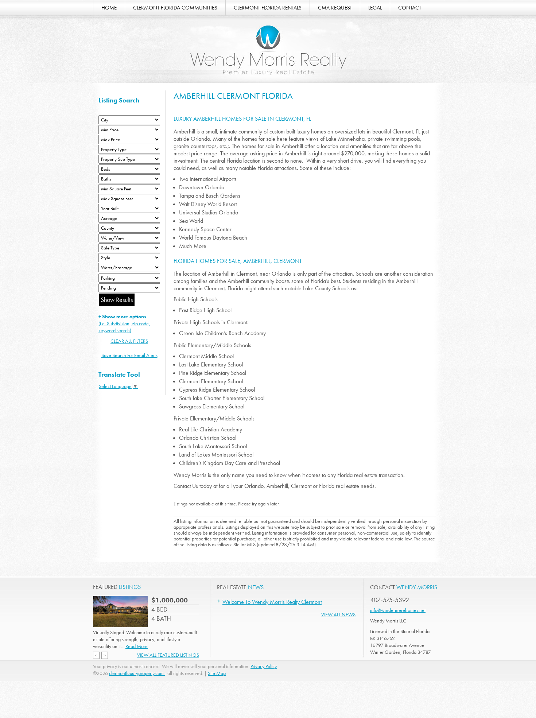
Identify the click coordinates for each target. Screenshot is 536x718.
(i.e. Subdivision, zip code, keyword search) (124, 323)
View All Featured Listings (168, 655)
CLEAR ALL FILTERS (129, 341)
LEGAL (375, 7)
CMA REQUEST (335, 7)
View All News (338, 614)
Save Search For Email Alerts (129, 355)
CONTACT (409, 7)
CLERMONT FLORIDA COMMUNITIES (175, 7)
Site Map (217, 673)
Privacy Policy (263, 666)
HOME (109, 7)
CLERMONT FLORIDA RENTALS (268, 7)
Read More (136, 646)
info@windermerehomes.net (398, 610)
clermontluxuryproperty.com (137, 673)
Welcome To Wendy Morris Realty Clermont (272, 602)
